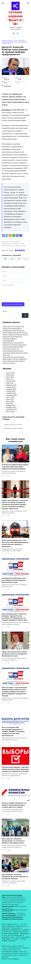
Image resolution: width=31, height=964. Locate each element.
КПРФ (16, 243)
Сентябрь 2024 (11, 409)
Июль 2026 (10, 375)
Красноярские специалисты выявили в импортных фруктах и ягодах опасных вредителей (15, 345)
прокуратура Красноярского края (14, 245)
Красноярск (6, 110)
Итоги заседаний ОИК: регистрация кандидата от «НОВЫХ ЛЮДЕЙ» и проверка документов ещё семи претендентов (13, 731)
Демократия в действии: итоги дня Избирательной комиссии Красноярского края (14, 580)
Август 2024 (10, 411)
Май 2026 (9, 379)
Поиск (5, 311)
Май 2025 (9, 403)
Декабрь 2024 (11, 407)
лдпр (22, 243)
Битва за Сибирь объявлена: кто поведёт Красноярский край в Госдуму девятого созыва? (14, 805)
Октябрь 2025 (11, 393)
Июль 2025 (10, 399)
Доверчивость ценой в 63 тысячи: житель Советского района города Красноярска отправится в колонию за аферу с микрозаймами (15, 336)
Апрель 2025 (10, 405)
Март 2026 (9, 383)
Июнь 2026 (10, 377)
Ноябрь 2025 (10, 391)
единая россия (7, 243)
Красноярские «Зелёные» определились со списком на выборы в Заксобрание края (13, 841)
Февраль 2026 (11, 385)
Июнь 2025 (10, 401)
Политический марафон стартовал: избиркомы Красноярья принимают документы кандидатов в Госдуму (15, 769)
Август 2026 (10, 373)
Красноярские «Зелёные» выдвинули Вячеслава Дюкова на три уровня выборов (15, 876)
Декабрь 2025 (11, 389)
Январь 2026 (10, 387)
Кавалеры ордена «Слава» (13, 428)
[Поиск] (25, 315)
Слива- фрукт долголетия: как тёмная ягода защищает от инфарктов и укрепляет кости (13, 328)
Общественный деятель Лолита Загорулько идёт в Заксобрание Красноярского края (14, 654)
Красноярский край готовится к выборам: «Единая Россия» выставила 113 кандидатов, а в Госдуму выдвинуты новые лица (14, 617)
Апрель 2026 (10, 381)
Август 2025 (10, 397)
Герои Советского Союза (13, 424)
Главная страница (7, 40)
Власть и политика (10, 71)
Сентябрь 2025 (11, 395)
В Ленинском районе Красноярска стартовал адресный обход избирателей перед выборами (15, 467)
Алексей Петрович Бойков (12, 241)
